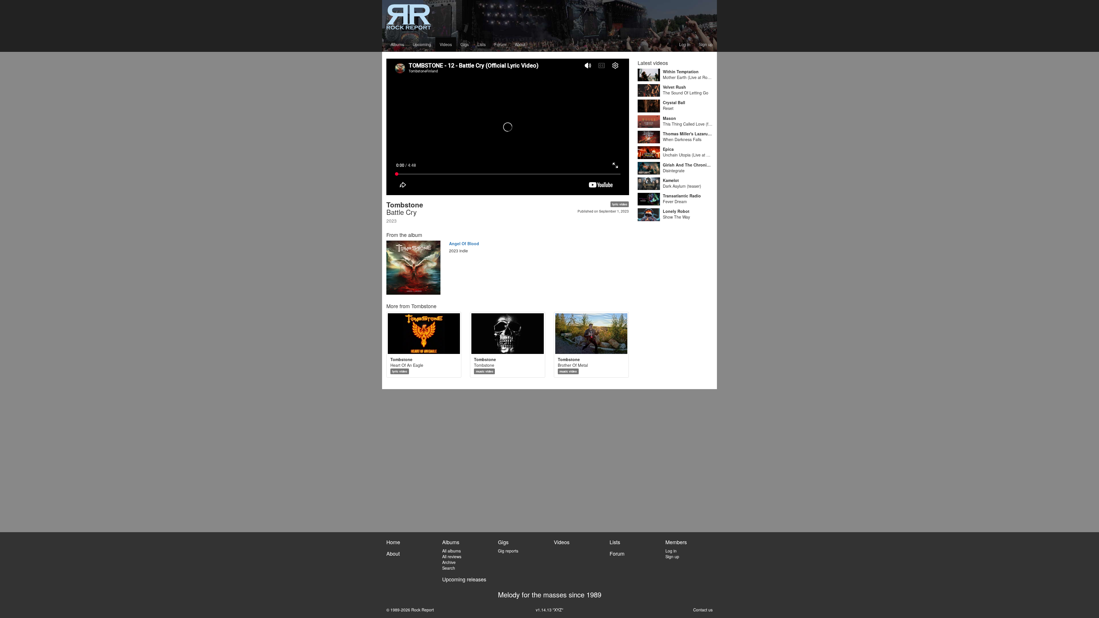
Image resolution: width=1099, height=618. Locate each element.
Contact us (703, 610)
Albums (397, 44)
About (520, 44)
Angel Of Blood (464, 243)
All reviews (451, 556)
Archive (449, 562)
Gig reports (508, 551)
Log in (684, 44)
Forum (500, 44)
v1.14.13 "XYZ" (549, 610)
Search (448, 568)
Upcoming (422, 44)
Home (393, 542)
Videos (446, 44)
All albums (451, 551)
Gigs (464, 44)
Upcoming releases (464, 579)
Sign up (706, 44)
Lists (481, 44)
